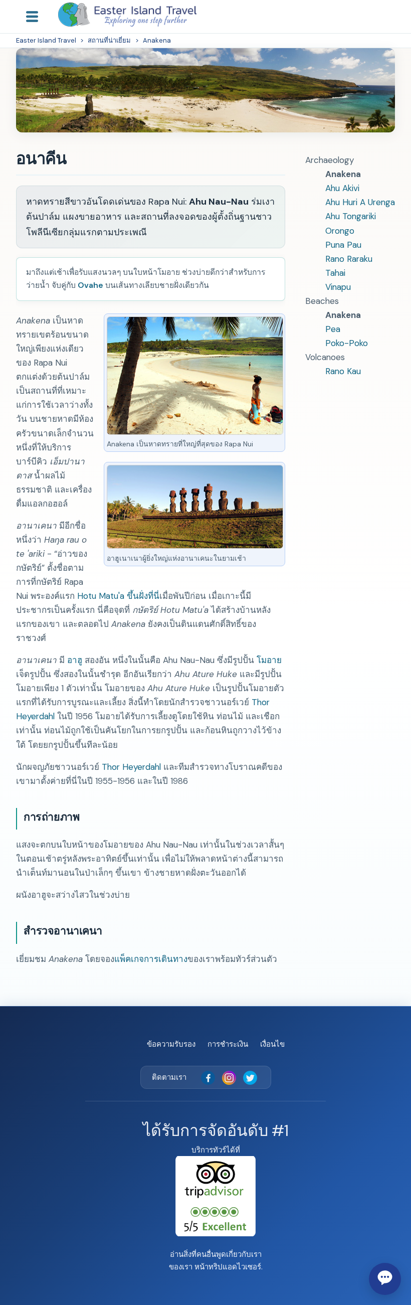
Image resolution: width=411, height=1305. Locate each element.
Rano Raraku (348, 258)
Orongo (339, 230)
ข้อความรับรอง (171, 1044)
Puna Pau (343, 244)
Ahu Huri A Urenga (360, 202)
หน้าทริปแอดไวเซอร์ (227, 1267)
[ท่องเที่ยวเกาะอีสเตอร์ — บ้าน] (127, 15)
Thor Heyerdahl (131, 766)
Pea (332, 329)
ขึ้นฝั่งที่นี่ (143, 595)
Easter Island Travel (46, 40)
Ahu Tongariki (350, 216)
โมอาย (269, 660)
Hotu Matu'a (100, 595)
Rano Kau (343, 371)
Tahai (335, 272)
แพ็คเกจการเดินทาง (150, 958)
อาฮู (74, 660)
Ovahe (90, 285)
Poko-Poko (346, 343)
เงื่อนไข (272, 1044)
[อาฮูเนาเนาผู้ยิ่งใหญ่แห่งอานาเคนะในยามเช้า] (195, 545)
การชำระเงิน (228, 1044)
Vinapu (338, 286)
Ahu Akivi (342, 188)
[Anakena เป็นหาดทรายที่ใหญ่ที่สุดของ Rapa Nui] (195, 431)
